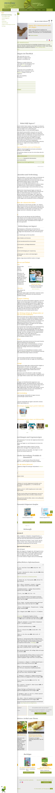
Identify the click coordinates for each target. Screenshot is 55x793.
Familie (39, 9)
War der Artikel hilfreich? (41, 21)
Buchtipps (4, 26)
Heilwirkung (4, 21)
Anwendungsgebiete (5, 18)
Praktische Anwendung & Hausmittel (8, 24)
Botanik (3, 19)
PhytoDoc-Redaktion (34, 35)
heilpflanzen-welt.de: (18, 616)
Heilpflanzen (15, 9)
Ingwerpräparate (18, 72)
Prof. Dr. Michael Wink (40, 47)
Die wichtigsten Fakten (6, 16)
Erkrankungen (6, 9)
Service (43, 9)
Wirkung (23, 65)
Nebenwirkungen (5, 22)
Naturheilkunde (23, 9)
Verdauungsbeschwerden (17, 158)
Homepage (33, 642)
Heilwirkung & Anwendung (6, 14)
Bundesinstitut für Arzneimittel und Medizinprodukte (25, 576)
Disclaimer (18, 788)
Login (51, 788)
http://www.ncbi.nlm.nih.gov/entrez (29, 703)
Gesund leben (32, 9)
